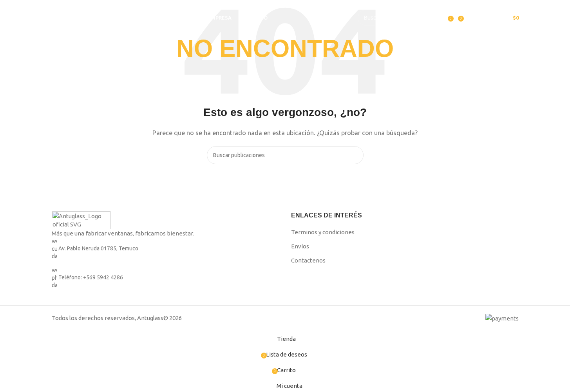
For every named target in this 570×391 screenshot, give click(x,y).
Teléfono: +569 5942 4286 (90, 277)
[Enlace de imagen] (81, 219)
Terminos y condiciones (323, 232)
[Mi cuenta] (439, 17)
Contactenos (308, 260)
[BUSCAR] (420, 17)
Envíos (300, 246)
